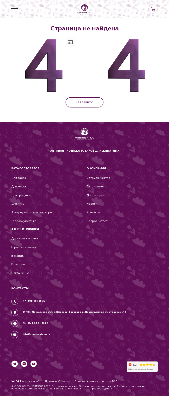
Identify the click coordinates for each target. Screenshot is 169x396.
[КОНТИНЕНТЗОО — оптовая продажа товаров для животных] (84, 138)
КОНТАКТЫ (20, 288)
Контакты (93, 212)
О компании (96, 168)
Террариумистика (23, 221)
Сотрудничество (98, 177)
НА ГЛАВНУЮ (84, 102)
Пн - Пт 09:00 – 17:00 (35, 323)
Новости (93, 203)
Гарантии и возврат (25, 247)
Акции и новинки (25, 229)
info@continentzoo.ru (36, 334)
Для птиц (17, 203)
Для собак (18, 177)
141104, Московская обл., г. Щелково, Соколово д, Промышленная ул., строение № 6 (74, 312)
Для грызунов (21, 195)
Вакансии (18, 255)
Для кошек (19, 186)
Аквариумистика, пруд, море (31, 212)
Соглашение (20, 273)
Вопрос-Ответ (97, 221)
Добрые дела (96, 195)
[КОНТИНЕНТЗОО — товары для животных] (84, 9)
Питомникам (95, 186)
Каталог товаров (25, 168)
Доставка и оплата (24, 238)
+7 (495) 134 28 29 (34, 301)
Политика (18, 264)
